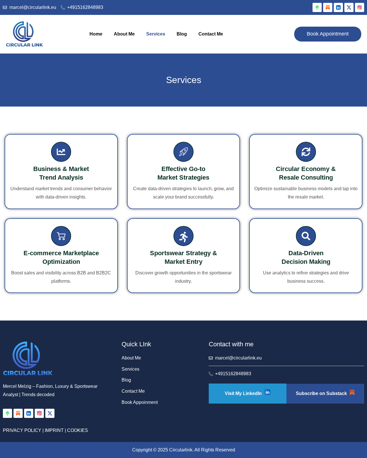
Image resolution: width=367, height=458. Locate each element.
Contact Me (210, 34)
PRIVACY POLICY (22, 430)
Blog (182, 34)
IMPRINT (54, 430)
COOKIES (77, 430)
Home (95, 34)
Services (155, 34)
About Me (124, 34)
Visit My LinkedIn (243, 393)
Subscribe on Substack (321, 393)
